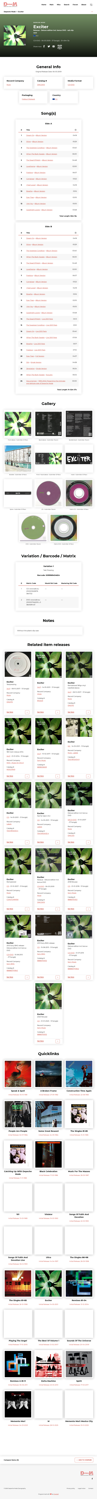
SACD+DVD (72, 820)
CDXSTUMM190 (12, 900)
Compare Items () (11, 1460)
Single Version (36, 362)
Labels (9, 824)
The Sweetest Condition (35, 148)
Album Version (41, 135)
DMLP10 (10, 702)
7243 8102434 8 (73, 759)
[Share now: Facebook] (44, 46)
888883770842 (12, 970)
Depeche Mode (39, 22)
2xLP (8, 689)
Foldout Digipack (28, 99)
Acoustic (49, 375)
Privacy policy (71, 1488)
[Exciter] (18, 664)
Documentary (31, 381)
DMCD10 (71, 835)
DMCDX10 (41, 85)
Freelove (29, 173)
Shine (28, 142)
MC (69, 746)
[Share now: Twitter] (48, 46)
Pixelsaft (56, 1494)
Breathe (29, 191)
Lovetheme (30, 166)
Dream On (30, 135)
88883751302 (72, 900)
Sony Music (41, 760)
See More (10, 712)
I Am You (29, 204)
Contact (90, 1488)
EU (37, 36)
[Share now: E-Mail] (53, 46)
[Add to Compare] (27, 712)
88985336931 (42, 767)
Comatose (30, 179)
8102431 (40, 701)
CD (8, 817)
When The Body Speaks (35, 154)
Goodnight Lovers (33, 210)
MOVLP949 (11, 769)
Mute (9, 85)
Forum (75, 5)
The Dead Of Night (33, 160)
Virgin (39, 694)
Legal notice (81, 1488)
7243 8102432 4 (12, 831)
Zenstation (30, 369)
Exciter (40, 26)
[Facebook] (92, 1478)
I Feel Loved (30, 185)
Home (43, 5)
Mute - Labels (73, 753)
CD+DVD (36, 41)
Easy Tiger (30, 197)
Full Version (40, 356)
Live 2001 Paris (47, 319)
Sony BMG (10, 964)
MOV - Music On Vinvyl (15, 763)
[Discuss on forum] (59, 47)
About (83, 5)
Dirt (27, 362)
